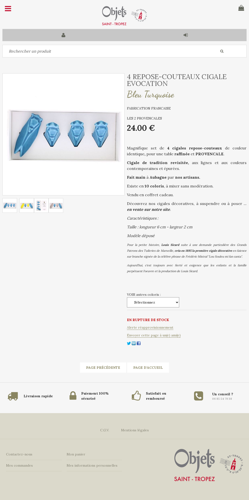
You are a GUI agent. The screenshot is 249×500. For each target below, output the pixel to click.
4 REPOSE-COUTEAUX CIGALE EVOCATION (177, 80)
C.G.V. (104, 430)
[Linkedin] (134, 343)
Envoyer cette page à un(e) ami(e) (154, 335)
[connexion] (185, 35)
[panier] (241, 8)
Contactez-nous (19, 454)
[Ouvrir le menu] (8, 8)
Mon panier (76, 454)
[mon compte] (63, 35)
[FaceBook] (139, 343)
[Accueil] (124, 15)
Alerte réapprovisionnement (150, 327)
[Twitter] (129, 343)
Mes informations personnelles (92, 465)
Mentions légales (135, 430)
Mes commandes (19, 465)
